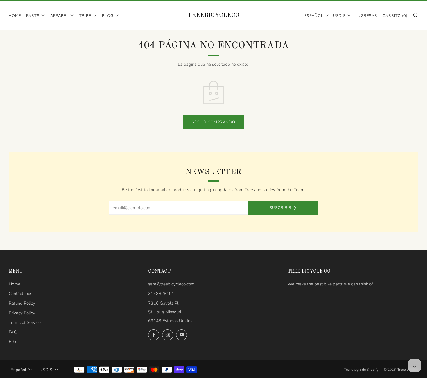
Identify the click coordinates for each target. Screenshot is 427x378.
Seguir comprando (213, 122)
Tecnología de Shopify (361, 369)
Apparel (59, 15)
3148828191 (161, 294)
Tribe (85, 15)
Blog (107, 15)
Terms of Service (25, 322)
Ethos (14, 342)
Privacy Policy (22, 313)
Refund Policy (22, 303)
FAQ (13, 332)
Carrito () (395, 15)
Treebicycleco (213, 15)
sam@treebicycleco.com (171, 284)
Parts (33, 15)
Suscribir (281, 207)
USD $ (339, 15)
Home (15, 15)
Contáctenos (20, 294)
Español (313, 15)
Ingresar (366, 15)
